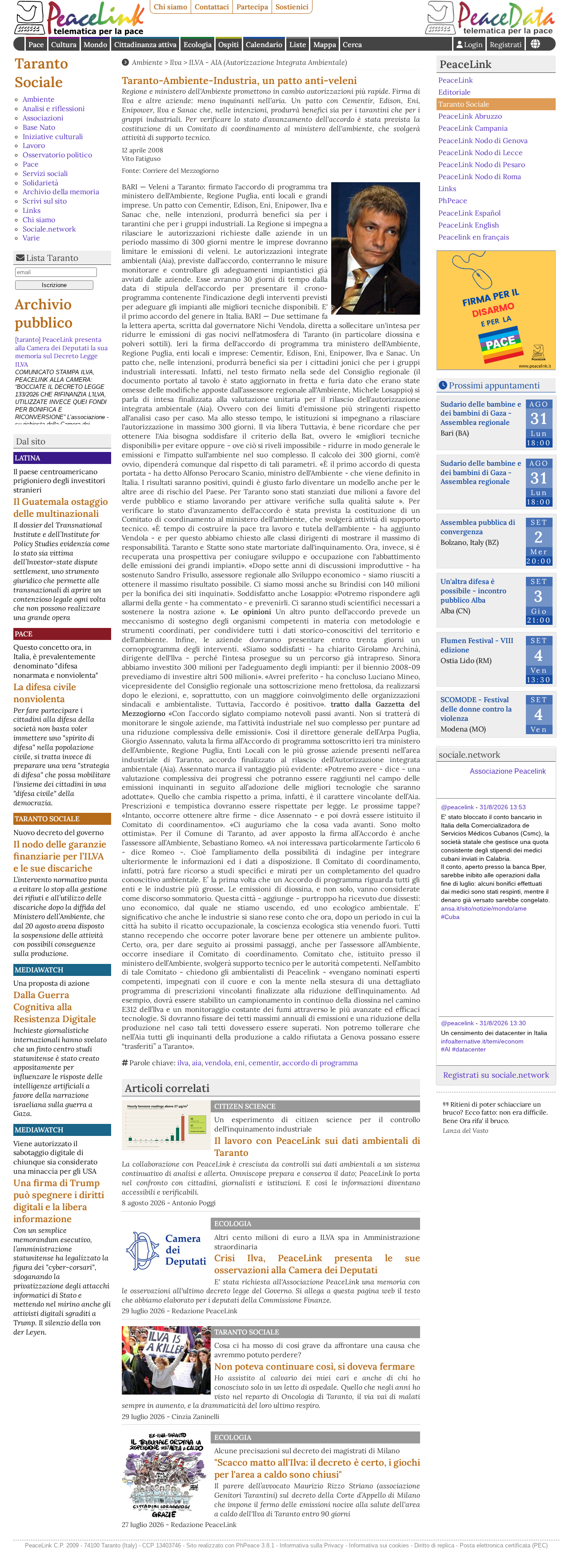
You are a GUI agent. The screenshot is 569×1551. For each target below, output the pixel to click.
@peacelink (457, 807)
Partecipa (252, 6)
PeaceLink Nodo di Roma (479, 176)
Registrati (506, 44)
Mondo (95, 44)
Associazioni (43, 117)
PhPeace (452, 200)
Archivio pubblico (43, 313)
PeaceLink (466, 64)
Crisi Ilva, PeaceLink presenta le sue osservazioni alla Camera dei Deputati (317, 1264)
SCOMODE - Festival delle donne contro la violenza (476, 709)
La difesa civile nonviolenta (44, 693)
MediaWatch (39, 969)
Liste (297, 44)
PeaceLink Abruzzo (470, 116)
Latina (27, 457)
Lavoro (34, 145)
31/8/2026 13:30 (503, 1023)
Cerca (352, 44)
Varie (31, 237)
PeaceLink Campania (473, 128)
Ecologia (198, 44)
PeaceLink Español (469, 212)
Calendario (264, 44)
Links (31, 210)
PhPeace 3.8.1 (255, 1545)
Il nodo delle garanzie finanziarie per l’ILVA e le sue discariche (59, 856)
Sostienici (292, 6)
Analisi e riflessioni (54, 108)
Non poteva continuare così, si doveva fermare (314, 1366)
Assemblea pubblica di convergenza (478, 527)
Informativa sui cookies (379, 1545)
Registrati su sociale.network (496, 1075)
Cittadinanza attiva (145, 44)
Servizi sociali (45, 173)
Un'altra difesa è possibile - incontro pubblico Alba (473, 590)
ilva (182, 1062)
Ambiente (39, 99)
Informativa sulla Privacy (312, 1545)
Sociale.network (49, 228)
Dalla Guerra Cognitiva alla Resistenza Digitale (54, 1007)
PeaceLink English (468, 224)
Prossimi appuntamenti (494, 385)
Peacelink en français (473, 236)
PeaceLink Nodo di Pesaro (481, 164)
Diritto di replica (434, 1545)
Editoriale (454, 92)
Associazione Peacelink (508, 771)
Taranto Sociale (41, 72)
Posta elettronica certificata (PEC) (504, 1545)
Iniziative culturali (53, 136)
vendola (218, 1062)
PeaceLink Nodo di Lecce (480, 152)
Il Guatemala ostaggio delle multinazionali (60, 508)
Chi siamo (170, 6)
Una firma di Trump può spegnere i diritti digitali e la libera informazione (58, 1201)
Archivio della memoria (61, 191)
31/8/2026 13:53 (503, 807)
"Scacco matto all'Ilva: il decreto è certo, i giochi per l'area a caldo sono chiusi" (317, 1468)
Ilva (176, 62)
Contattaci (212, 6)
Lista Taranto (52, 257)
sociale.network (469, 754)
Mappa (324, 44)
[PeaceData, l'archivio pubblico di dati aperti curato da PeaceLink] (490, 32)
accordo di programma (320, 1062)
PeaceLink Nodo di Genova (483, 140)
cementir (263, 1062)
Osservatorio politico (57, 154)
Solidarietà (40, 182)
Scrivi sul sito (45, 200)
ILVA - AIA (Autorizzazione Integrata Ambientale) (268, 62)
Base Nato (39, 127)
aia (196, 1062)
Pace (36, 44)
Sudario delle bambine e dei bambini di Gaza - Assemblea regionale (481, 413)
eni (239, 1062)
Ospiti (228, 44)
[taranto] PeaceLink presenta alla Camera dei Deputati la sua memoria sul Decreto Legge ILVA (61, 352)
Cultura (63, 44)
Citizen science (245, 1106)
